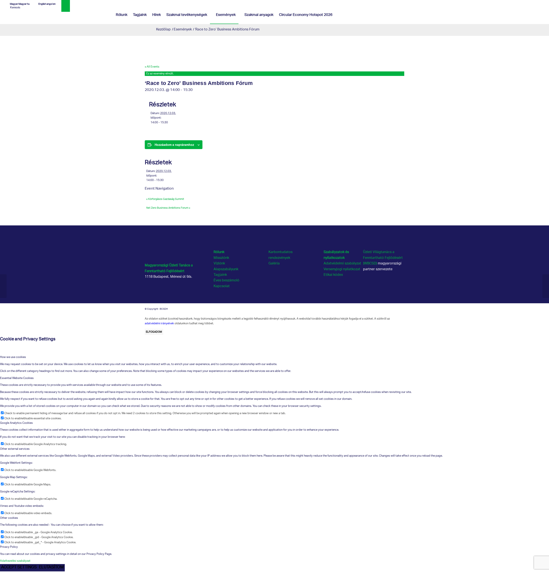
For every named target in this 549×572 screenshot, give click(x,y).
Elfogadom (154, 331)
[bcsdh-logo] (38, 15)
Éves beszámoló (226, 280)
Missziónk (221, 258)
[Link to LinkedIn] (534, 3)
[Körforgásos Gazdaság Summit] (3, 286)
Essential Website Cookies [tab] (17, 378)
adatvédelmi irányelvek (159, 323)
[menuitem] (121, 15)
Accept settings (19, 567)
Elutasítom (51, 567)
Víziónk (219, 263)
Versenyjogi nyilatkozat (342, 269)
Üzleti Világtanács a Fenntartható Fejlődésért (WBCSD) (383, 258)
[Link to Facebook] (527, 3)
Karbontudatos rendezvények (280, 255)
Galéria (274, 263)
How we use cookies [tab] (13, 357)
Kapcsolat (222, 286)
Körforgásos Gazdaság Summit (165, 199)
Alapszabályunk (226, 269)
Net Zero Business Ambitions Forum (168, 207)
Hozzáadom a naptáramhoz (174, 144)
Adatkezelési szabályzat (15, 561)
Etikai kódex (333, 275)
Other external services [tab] (15, 449)
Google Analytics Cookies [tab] (16, 423)
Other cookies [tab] (9, 518)
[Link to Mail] (540, 3)
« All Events (152, 66)
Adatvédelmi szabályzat (342, 263)
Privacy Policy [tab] (9, 547)
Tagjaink (220, 275)
